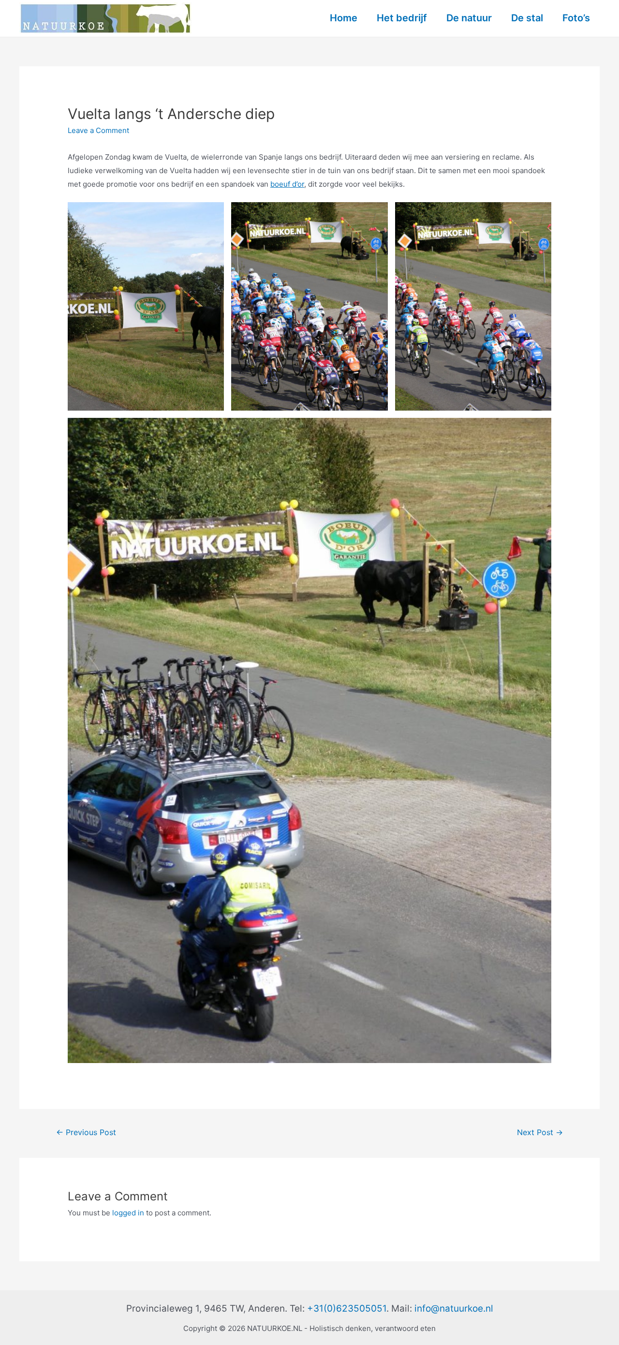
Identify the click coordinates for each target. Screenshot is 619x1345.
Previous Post (86, 1132)
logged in (128, 1212)
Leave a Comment (98, 130)
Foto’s (576, 18)
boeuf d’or (287, 184)
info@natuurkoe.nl (453, 1308)
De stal (527, 18)
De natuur (469, 18)
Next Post (540, 1132)
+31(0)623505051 (346, 1308)
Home (343, 18)
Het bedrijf (402, 18)
